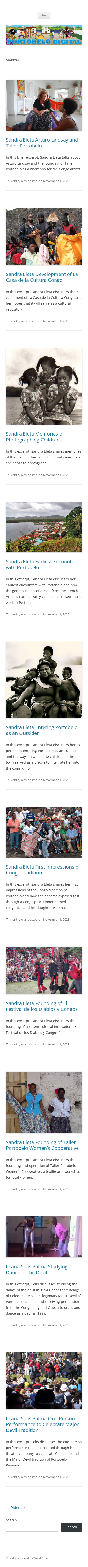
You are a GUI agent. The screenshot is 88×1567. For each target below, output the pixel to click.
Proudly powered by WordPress (27, 1558)
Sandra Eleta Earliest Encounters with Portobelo (42, 564)
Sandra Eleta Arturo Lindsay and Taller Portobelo (42, 143)
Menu (44, 15)
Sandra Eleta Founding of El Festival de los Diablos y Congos (42, 1006)
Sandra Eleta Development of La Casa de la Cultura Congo (42, 277)
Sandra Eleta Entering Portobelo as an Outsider (41, 730)
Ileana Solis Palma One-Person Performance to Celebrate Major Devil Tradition (42, 1424)
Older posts (17, 1507)
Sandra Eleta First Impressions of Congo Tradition (43, 869)
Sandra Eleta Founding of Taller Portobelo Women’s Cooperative (42, 1145)
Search (11, 1520)
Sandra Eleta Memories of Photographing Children (35, 437)
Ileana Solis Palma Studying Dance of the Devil (36, 1269)
